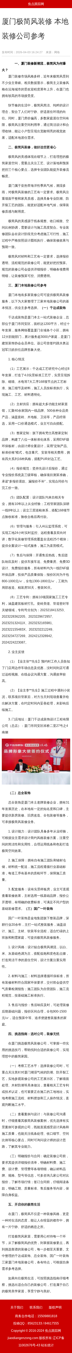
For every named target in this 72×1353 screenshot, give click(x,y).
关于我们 (16, 1307)
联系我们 (36, 1307)
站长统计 (47, 1345)
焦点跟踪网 (36, 4)
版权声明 (55, 1307)
